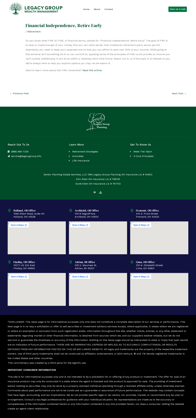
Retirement (34, 31)
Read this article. (92, 70)
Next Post (179, 93)
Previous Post (19, 93)
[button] (177, 9)
